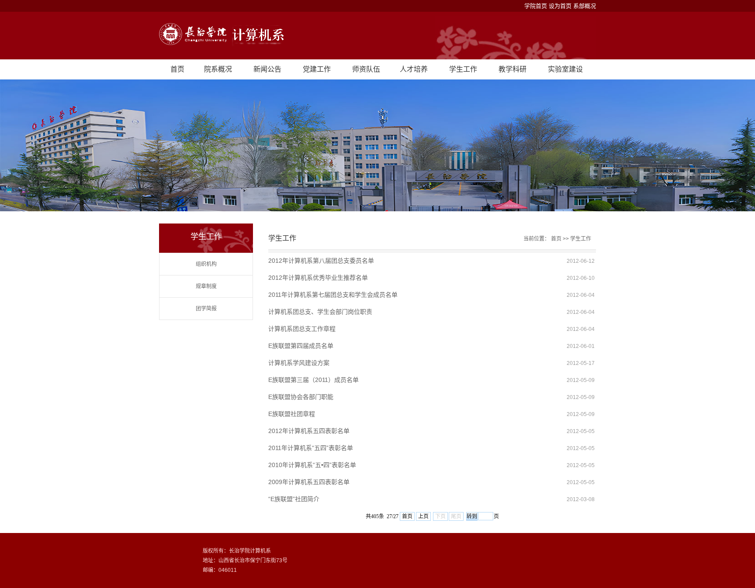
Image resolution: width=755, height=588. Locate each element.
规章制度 (206, 286)
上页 (423, 516)
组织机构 (206, 264)
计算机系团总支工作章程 (302, 328)
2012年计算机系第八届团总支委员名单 (321, 260)
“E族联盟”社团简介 (293, 498)
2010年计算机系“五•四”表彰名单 (312, 464)
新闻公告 (267, 69)
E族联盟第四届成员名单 (300, 345)
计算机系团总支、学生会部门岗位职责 (320, 311)
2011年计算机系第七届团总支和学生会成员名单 (333, 294)
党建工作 (317, 69)
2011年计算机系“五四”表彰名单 (310, 447)
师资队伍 (366, 69)
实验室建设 (565, 69)
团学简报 (206, 309)
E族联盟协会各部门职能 (300, 396)
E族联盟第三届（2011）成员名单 (313, 379)
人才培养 (414, 69)
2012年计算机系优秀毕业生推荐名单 (318, 277)
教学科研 (512, 69)
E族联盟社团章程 (291, 413)
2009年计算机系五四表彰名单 (309, 481)
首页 (177, 69)
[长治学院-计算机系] (377, 35)
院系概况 (218, 69)
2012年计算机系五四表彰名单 (309, 430)
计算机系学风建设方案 (298, 362)
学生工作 (463, 69)
